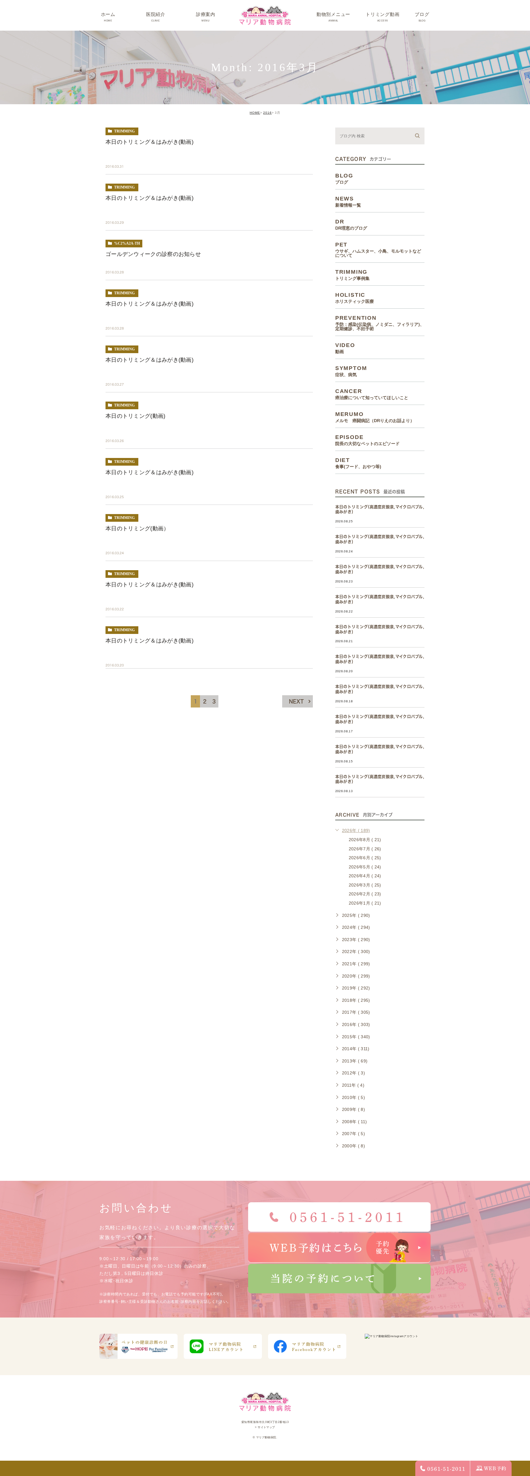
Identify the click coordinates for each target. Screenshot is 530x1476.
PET (378, 249)
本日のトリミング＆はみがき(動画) (150, 142)
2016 (267, 112)
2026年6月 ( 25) (365, 857)
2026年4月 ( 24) (365, 875)
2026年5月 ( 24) (365, 866)
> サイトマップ (265, 1427)
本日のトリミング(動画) (136, 416)
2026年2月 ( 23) (365, 893)
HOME (255, 112)
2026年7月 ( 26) (365, 848)
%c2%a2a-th (127, 243)
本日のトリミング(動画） (137, 528)
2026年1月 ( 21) (365, 903)
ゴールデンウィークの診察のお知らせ (153, 254)
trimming (124, 131)
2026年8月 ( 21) (365, 839)
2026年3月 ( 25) (365, 885)
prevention (379, 323)
